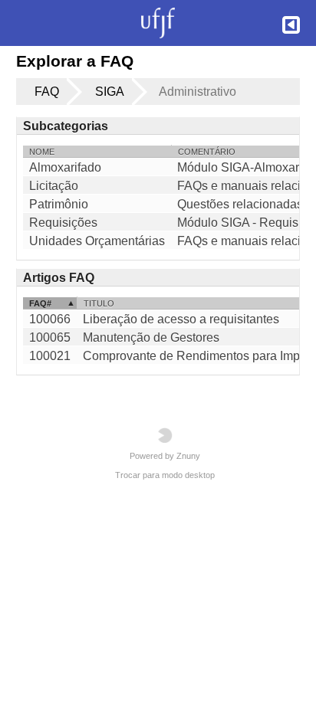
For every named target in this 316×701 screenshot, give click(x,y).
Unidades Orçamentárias (97, 241)
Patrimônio (58, 204)
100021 (50, 355)
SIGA (109, 91)
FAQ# (40, 303)
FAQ (47, 91)
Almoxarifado (65, 167)
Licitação (53, 186)
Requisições (63, 223)
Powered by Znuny (165, 455)
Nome (41, 151)
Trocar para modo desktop (165, 475)
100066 (50, 319)
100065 (50, 337)
